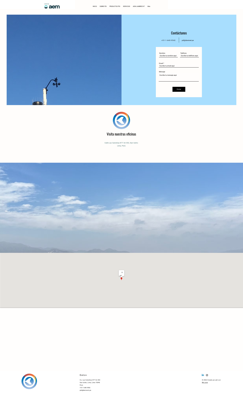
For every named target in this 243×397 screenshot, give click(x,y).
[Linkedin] (203, 375)
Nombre (162, 53)
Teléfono (183, 53)
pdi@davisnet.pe (188, 40)
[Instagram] (207, 375)
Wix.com (205, 382)
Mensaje (162, 72)
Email (161, 63)
